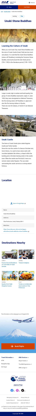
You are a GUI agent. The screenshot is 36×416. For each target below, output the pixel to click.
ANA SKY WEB (24, 403)
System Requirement (11, 403)
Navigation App (5, 363)
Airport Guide (22, 360)
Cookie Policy (9, 400)
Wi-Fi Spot (4, 367)
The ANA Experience (24, 364)
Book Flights (19, 346)
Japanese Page (18, 385)
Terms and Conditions (22, 400)
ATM (2, 360)
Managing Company (12, 397)
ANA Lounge (22, 367)
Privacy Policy (24, 397)
